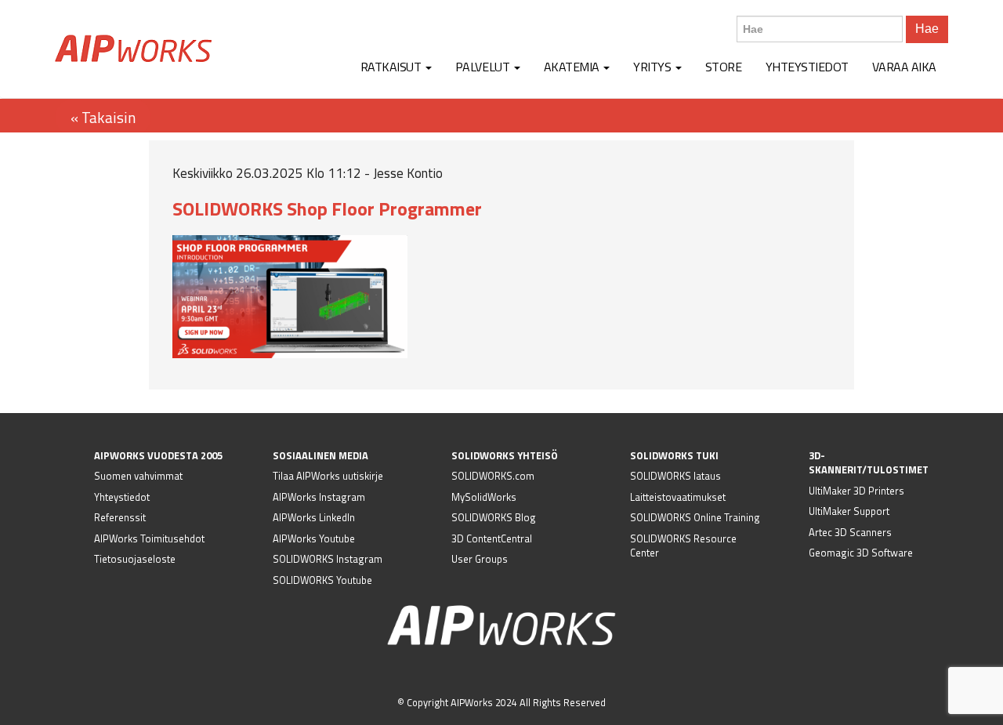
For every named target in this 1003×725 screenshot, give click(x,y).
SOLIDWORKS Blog (493, 517)
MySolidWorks (483, 497)
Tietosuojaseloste (135, 559)
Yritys (653, 66)
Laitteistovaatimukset (678, 497)
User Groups (479, 559)
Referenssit (120, 517)
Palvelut (483, 66)
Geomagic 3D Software (861, 552)
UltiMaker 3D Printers (856, 490)
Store (723, 66)
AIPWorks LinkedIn (314, 517)
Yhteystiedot (807, 66)
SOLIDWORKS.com (492, 476)
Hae (927, 28)
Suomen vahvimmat (138, 476)
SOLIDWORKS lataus (675, 476)
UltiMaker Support (849, 511)
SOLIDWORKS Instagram (327, 559)
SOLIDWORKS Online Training (695, 517)
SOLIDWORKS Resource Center (683, 546)
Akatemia (573, 66)
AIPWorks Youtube (314, 538)
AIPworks (133, 48)
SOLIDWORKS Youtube (322, 580)
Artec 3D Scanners (850, 532)
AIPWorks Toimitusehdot (149, 538)
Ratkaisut (392, 66)
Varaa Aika (904, 66)
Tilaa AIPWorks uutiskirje (328, 476)
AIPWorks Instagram (319, 497)
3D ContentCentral (491, 538)
